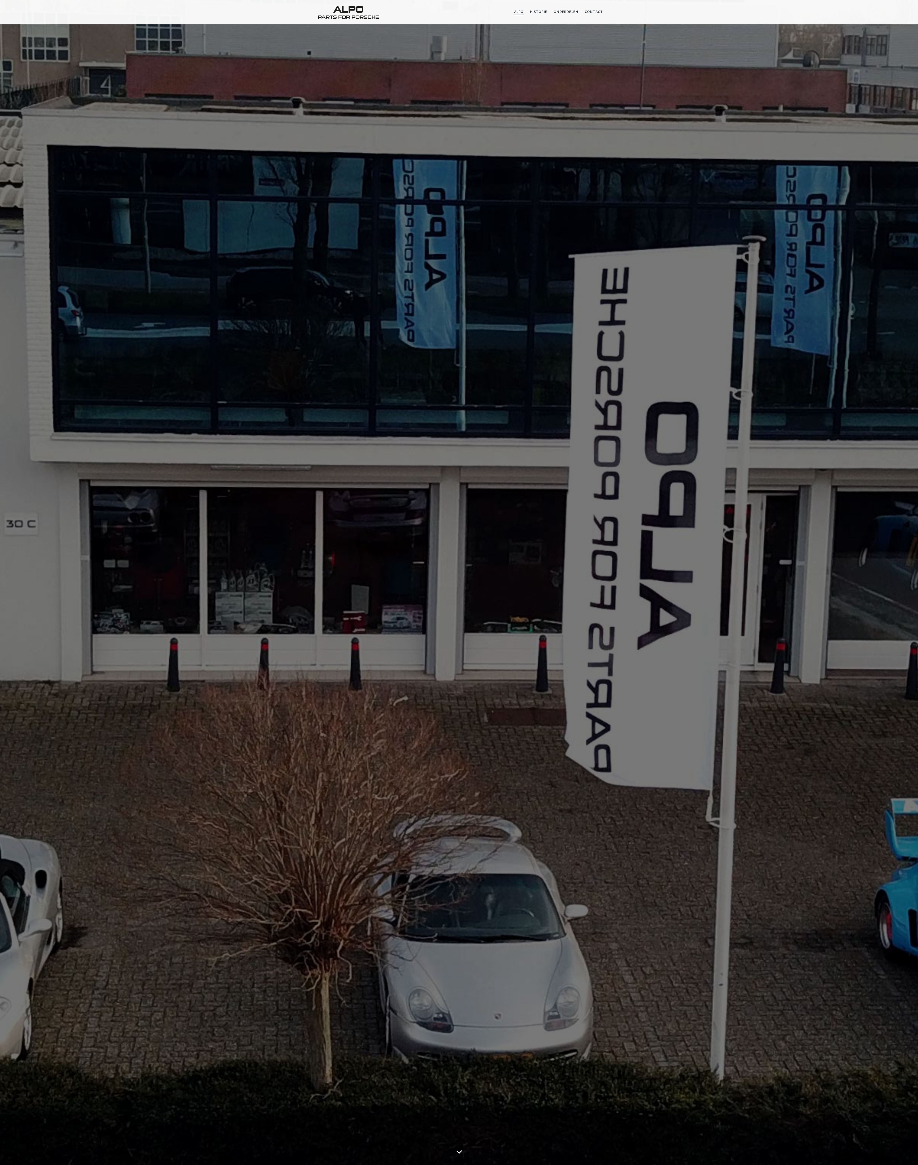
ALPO (519, 11)
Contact (594, 11)
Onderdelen (566, 11)
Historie (538, 11)
